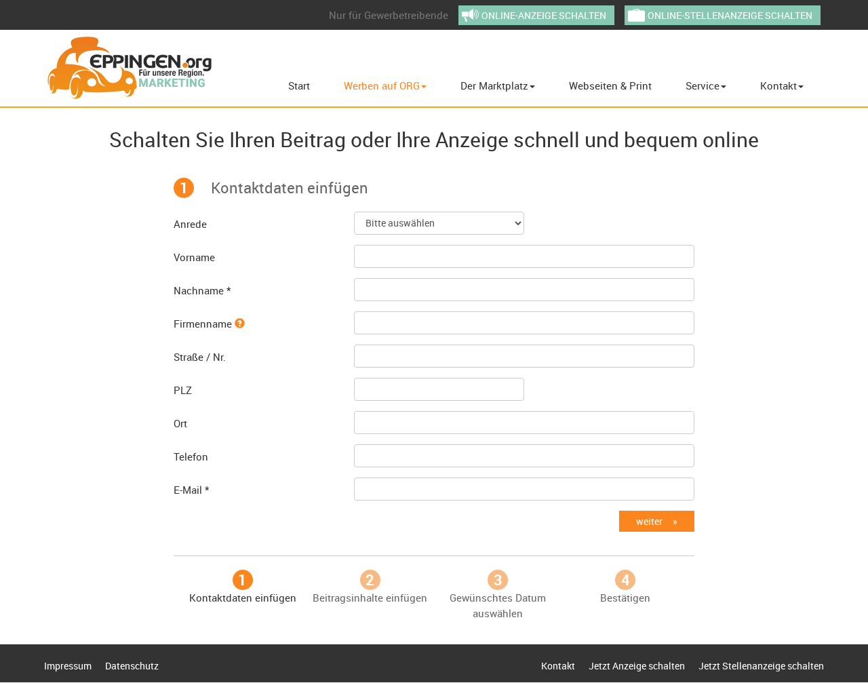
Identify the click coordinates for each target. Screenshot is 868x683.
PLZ (183, 390)
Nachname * (202, 290)
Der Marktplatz (494, 85)
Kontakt (778, 85)
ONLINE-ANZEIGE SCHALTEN (543, 15)
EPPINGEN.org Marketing (129, 68)
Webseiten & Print (610, 85)
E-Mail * (191, 489)
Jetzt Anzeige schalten (637, 665)
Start (299, 85)
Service (702, 85)
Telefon (191, 456)
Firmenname (204, 323)
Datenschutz (132, 665)
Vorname (194, 257)
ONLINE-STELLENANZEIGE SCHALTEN (730, 15)
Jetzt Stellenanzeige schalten (761, 665)
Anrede (190, 224)
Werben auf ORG (382, 85)
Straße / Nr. (200, 357)
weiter (649, 521)
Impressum (68, 665)
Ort (180, 423)
